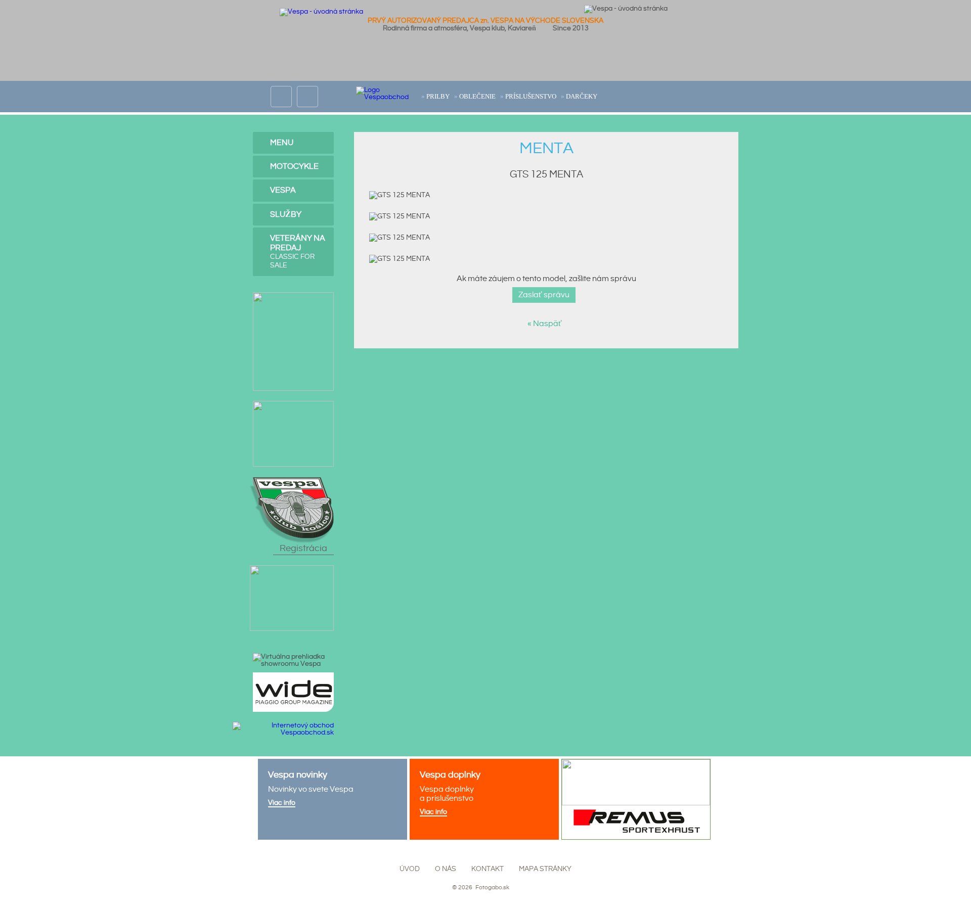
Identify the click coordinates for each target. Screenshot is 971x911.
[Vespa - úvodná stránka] (321, 11)
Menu (281, 143)
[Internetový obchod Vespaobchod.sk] (283, 725)
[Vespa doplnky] (484, 799)
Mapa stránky (545, 869)
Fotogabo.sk (491, 887)
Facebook (281, 90)
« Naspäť (546, 324)
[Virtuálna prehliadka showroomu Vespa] (293, 660)
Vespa (283, 190)
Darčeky (581, 96)
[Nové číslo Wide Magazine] (293, 675)
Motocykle (294, 166)
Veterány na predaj (297, 251)
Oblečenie (477, 96)
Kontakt (487, 869)
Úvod (410, 869)
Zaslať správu (543, 295)
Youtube (307, 90)
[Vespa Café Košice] (292, 568)
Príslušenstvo (530, 96)
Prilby (438, 96)
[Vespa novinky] (332, 799)
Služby (285, 214)
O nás (445, 869)
